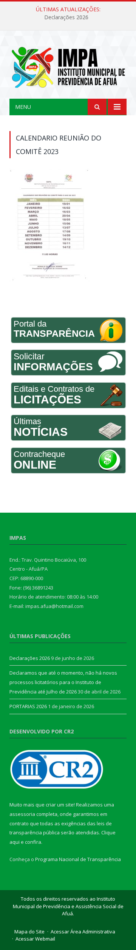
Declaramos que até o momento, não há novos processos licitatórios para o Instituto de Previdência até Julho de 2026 (63, 682)
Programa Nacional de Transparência (78, 859)
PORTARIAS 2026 (28, 706)
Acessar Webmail (35, 938)
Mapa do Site (29, 931)
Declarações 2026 (66, 17)
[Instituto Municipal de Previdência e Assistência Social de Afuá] (68, 66)
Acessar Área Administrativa (83, 931)
